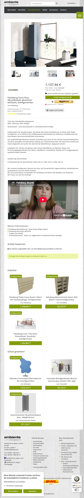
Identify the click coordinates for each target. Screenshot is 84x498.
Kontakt (36, 447)
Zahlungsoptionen (40, 458)
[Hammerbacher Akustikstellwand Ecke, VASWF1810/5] (25, 403)
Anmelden (71, 3)
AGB (34, 452)
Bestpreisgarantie (67, 443)
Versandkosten (48, 494)
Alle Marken (37, 445)
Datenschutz (38, 454)
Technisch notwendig (14, 486)
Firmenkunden (38, 443)
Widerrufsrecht (38, 460)
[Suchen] (56, 3)
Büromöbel (12, 10)
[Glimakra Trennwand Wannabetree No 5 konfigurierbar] (25, 367)
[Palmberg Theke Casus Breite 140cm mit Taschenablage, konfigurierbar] (25, 285)
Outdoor (63, 10)
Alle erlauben (13, 491)
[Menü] (80, 476)
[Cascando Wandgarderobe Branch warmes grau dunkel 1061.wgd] (61, 367)
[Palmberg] (13, 90)
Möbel (44, 10)
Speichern (32, 491)
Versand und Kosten (40, 456)
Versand (61, 88)
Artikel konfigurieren (62, 97)
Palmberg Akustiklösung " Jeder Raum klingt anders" (28, 229)
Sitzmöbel (21, 10)
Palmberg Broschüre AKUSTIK (20, 231)
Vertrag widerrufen (40, 467)
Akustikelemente (34, 10)
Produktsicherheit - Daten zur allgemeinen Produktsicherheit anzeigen (35, 235)
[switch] (77, 489)
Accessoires (53, 10)
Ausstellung (37, 441)
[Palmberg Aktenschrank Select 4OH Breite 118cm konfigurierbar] (61, 285)
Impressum (37, 450)
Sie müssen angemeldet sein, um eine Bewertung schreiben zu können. (35, 249)
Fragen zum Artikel (56, 110)
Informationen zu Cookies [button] (14, 482)
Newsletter (37, 462)
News (35, 464)
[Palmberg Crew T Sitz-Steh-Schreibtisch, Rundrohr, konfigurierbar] (25, 322)
